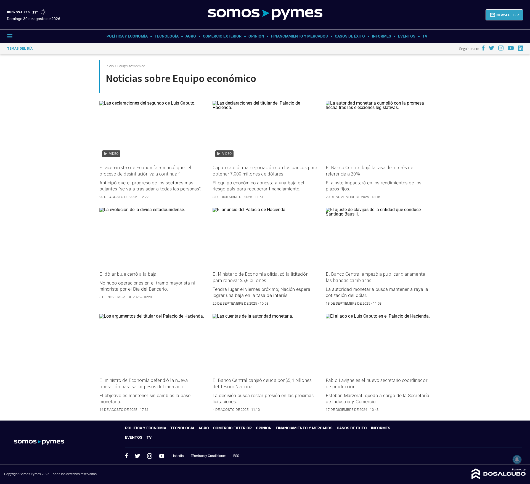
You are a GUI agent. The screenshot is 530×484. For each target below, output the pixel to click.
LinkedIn (177, 456)
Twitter (137, 456)
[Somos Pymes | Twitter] (491, 48)
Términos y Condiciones (208, 456)
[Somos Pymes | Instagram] (500, 48)
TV (424, 36)
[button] (504, 14)
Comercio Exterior (222, 36)
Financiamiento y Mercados (299, 36)
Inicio (110, 65)
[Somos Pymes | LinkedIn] (520, 48)
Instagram (149, 455)
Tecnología (167, 36)
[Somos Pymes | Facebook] (483, 48)
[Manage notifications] (517, 459)
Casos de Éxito (350, 36)
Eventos (406, 36)
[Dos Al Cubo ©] (498, 477)
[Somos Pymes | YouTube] (511, 48)
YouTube (162, 456)
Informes (381, 36)
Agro (191, 36)
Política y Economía (127, 36)
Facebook (126, 455)
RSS (236, 456)
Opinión (256, 36)
